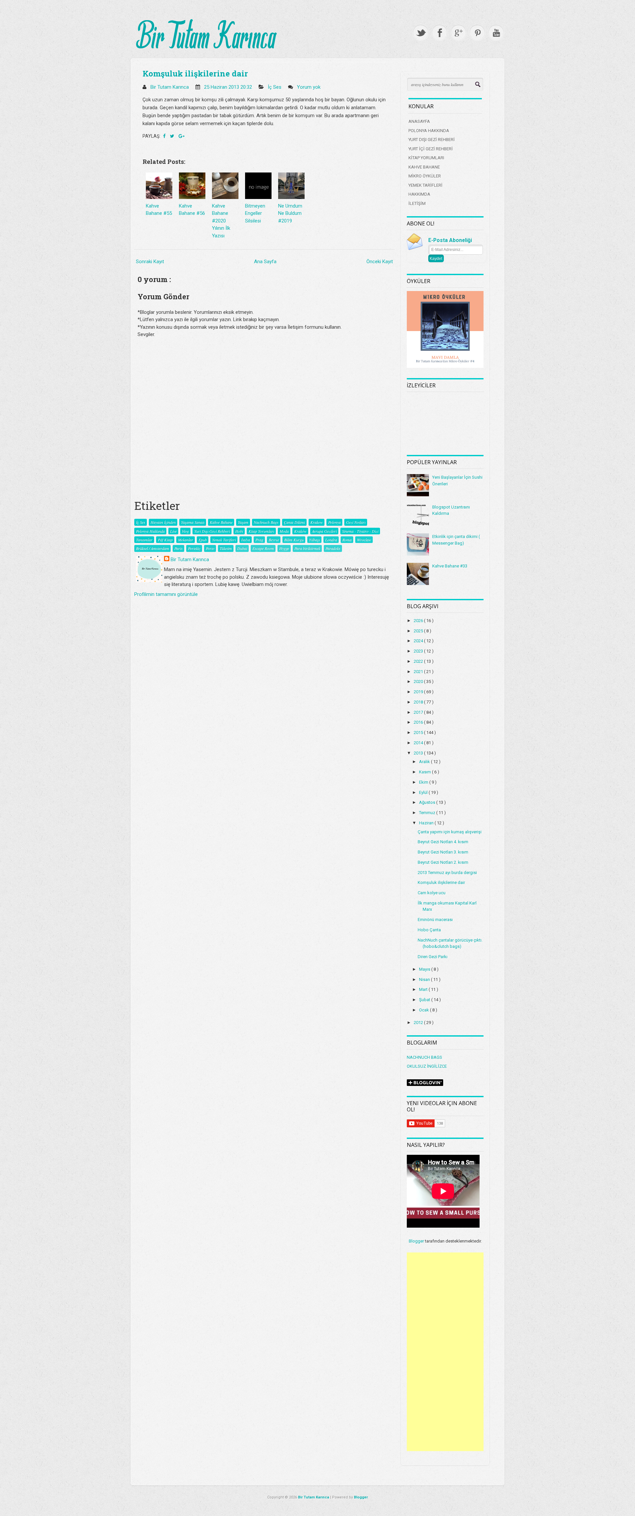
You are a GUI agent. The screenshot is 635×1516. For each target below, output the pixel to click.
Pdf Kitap (165, 539)
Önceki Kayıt (379, 262)
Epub (202, 539)
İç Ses (275, 87)
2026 (419, 620)
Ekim (424, 782)
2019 (419, 691)
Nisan (425, 979)
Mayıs (425, 969)
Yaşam (243, 522)
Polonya (334, 522)
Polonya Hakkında (150, 531)
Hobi (239, 531)
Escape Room (263, 548)
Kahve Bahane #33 (449, 565)
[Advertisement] (445, 1351)
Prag (259, 539)
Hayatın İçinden (163, 522)
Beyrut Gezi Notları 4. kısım (443, 841)
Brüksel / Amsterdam (152, 548)
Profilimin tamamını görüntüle (166, 594)
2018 (419, 702)
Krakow (316, 522)
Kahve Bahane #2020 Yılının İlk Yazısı (221, 221)
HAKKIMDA (419, 194)
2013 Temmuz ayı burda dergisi (447, 872)
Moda (284, 531)
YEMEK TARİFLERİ (425, 185)
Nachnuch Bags (266, 522)
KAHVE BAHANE (424, 167)
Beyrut (274, 539)
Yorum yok (309, 87)
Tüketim (226, 548)
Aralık (425, 761)
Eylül (424, 792)
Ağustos (427, 802)
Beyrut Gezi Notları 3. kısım (443, 852)
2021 (419, 671)
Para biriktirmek (307, 548)
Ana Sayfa (265, 262)
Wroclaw (364, 539)
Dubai (242, 548)
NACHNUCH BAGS (424, 1057)
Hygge (284, 548)
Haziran (427, 822)
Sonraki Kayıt (150, 262)
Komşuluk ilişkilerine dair (195, 73)
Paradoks (332, 548)
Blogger (416, 1241)
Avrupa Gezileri (324, 531)
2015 (419, 732)
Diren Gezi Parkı (432, 956)
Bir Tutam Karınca (190, 559)
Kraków (300, 531)
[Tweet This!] (172, 136)
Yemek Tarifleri (224, 539)
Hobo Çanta (429, 929)
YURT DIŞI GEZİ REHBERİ (431, 139)
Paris (178, 548)
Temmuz (427, 812)
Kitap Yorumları (261, 531)
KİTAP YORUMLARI (426, 157)
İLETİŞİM (417, 203)
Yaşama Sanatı (192, 522)
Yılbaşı (314, 539)
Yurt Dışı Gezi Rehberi (212, 531)
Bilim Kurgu (294, 539)
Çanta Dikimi (294, 522)
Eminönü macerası (435, 919)
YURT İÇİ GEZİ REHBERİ (430, 148)
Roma (347, 539)
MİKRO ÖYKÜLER (424, 175)
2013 (419, 753)
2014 (419, 742)
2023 (419, 651)
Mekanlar (185, 539)
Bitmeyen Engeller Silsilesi (255, 213)
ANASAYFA (419, 121)
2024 (419, 640)
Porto (210, 548)
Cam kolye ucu (431, 892)
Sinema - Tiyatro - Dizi (360, 531)
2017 (419, 712)
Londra (331, 539)
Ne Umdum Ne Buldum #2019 (290, 213)
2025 (419, 630)
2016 (419, 722)
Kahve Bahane (221, 522)
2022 (419, 661)
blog (185, 531)
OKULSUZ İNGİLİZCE (427, 1066)
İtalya (245, 539)
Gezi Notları (355, 522)
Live (173, 531)
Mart (424, 989)
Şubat (425, 999)
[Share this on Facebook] (164, 136)
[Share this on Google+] (181, 136)
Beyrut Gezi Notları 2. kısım (443, 862)
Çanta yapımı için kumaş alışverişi (450, 831)
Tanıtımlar (144, 539)
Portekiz (194, 548)
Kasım (425, 771)
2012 (419, 1022)
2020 (419, 681)
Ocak (424, 1009)
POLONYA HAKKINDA (428, 130)
